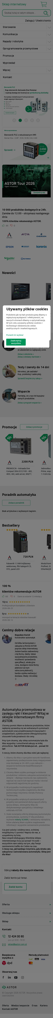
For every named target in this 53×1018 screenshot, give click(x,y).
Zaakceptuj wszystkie (16, 342)
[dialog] (27, 323)
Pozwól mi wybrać (14, 335)
